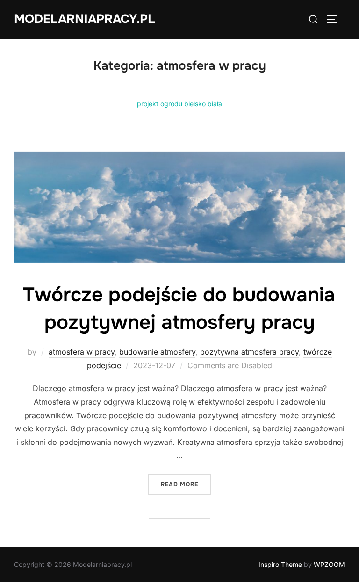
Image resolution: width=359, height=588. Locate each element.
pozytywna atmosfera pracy (249, 351)
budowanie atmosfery (157, 351)
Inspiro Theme (280, 564)
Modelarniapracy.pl (84, 19)
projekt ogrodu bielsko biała (179, 104)
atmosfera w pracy (82, 351)
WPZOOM (329, 564)
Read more (186, 484)
